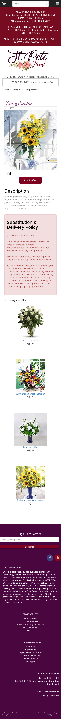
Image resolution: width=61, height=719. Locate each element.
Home (6, 90)
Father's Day (16, 90)
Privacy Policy (6, 715)
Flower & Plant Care (49, 695)
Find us (30, 630)
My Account (30, 661)
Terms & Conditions (30, 655)
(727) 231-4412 (30, 627)
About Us (30, 646)
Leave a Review (30, 658)
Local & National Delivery (31, 652)
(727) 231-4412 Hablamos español (31, 82)
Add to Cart (30, 180)
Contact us (30, 649)
